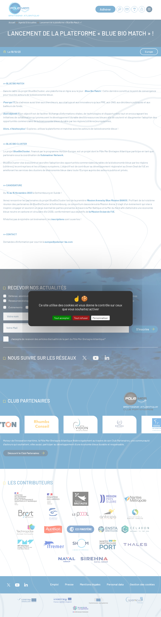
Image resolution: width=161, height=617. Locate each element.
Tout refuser (81, 317)
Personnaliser (100, 317)
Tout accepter (61, 317)
